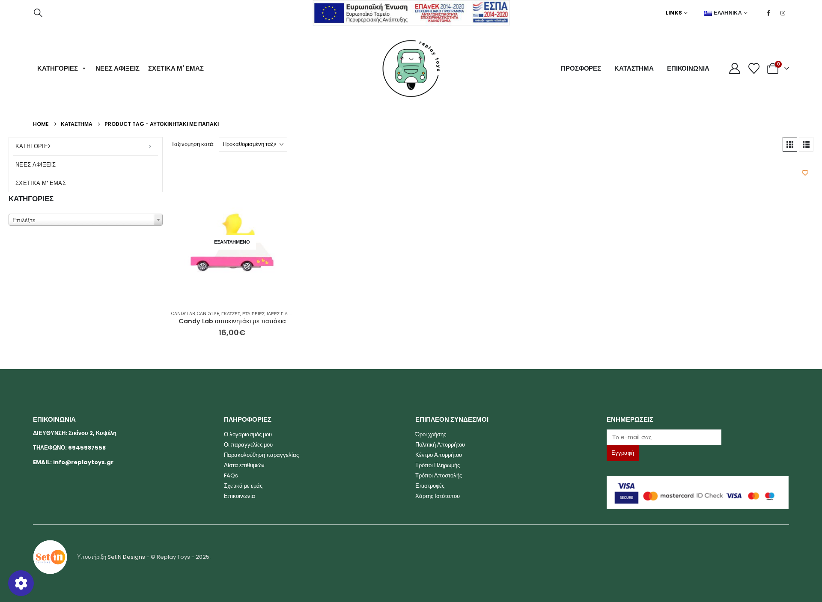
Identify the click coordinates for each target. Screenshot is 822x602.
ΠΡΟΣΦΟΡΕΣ (581, 68)
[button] (38, 13)
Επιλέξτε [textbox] (23, 220)
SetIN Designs (126, 557)
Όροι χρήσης (430, 434)
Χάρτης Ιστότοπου (437, 496)
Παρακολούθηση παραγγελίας (261, 455)
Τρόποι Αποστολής (438, 475)
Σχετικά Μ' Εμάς (176, 68)
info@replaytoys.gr (83, 462)
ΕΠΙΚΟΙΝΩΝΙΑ (688, 68)
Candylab (208, 313)
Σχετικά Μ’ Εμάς (40, 183)
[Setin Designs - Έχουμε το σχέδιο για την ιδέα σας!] (50, 557)
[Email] (698, 437)
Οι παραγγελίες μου (248, 445)
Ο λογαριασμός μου (248, 434)
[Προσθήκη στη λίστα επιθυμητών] (805, 172)
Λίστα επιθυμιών (244, 465)
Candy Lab (183, 313)
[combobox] (86, 220)
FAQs (231, 475)
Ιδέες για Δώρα (284, 313)
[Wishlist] (754, 68)
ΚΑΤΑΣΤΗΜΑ (634, 68)
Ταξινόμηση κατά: (192, 144)
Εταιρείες (253, 313)
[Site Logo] (411, 68)
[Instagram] (783, 13)
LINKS (674, 12)
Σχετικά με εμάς (243, 486)
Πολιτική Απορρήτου (440, 445)
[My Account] (735, 68)
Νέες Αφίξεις (117, 68)
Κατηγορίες (57, 68)
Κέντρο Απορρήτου (438, 455)
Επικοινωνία (239, 496)
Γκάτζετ (230, 313)
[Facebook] (768, 13)
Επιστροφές (429, 486)
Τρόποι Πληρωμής (437, 465)
